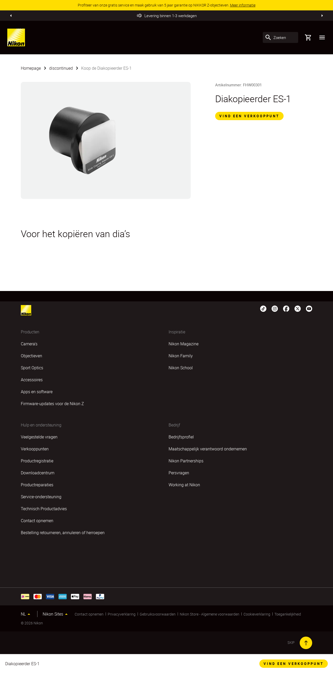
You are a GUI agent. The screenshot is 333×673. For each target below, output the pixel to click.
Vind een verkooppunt (249, 116)
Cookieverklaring (257, 614)
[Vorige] (11, 15)
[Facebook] (286, 308)
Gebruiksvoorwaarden (158, 614)
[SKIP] (306, 643)
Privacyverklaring (122, 614)
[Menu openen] (322, 37)
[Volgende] (322, 15)
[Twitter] (297, 308)
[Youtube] (309, 308)
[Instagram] (275, 308)
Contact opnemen (89, 614)
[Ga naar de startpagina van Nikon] (16, 37)
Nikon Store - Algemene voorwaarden (209, 614)
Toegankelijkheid (287, 614)
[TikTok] (263, 308)
